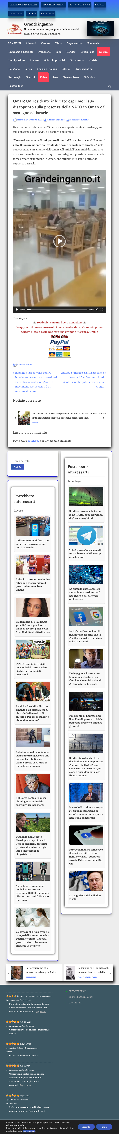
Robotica (89, 77)
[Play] (17, 309)
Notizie (93, 60)
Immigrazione (17, 60)
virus (55, 77)
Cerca (17, 466)
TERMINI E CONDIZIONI (81, 996)
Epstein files (16, 85)
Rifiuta (104, 1126)
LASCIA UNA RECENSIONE (23, 4)
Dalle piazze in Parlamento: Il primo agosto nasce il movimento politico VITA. (68, 415)
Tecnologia (15, 77)
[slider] (57, 309)
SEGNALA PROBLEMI (53, 4)
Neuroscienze (71, 77)
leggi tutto (41, 1011)
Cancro (45, 43)
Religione (14, 68)
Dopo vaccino (74, 43)
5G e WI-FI (14, 43)
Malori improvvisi (54, 60)
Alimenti (31, 43)
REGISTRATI (47, 13)
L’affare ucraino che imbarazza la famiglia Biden (41, 970)
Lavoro (34, 60)
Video (43, 77)
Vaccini (30, 77)
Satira (28, 68)
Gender (70, 51)
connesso (33, 440)
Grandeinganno (38, 24)
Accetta (86, 1126)
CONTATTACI (75, 1002)
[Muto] (97, 309)
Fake (59, 51)
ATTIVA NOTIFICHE (80, 4)
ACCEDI (32, 13)
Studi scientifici (84, 68)
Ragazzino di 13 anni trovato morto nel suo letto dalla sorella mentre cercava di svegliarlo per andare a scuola (94, 970)
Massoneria (77, 60)
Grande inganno (56, 119)
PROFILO (99, 4)
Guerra (103, 51)
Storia (66, 68)
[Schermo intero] (102, 309)
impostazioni (29, 1131)
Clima (58, 43)
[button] (59, 241)
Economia (93, 43)
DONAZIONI (16, 13)
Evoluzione (44, 51)
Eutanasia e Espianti (21, 51)
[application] (59, 241)
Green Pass (87, 51)
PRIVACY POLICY (77, 991)
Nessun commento (80, 120)
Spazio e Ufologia (47, 68)
